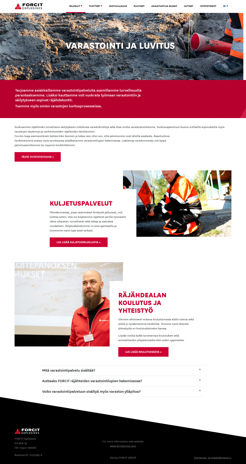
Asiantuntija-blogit (164, 6)
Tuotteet (94, 6)
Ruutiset (139, 6)
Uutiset (188, 6)
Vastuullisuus (118, 6)
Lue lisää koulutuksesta (142, 352)
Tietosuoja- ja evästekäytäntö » (212, 457)
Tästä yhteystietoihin (36, 157)
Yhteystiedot (208, 6)
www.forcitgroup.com (123, 446)
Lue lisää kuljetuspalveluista (77, 242)
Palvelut (74, 6)
